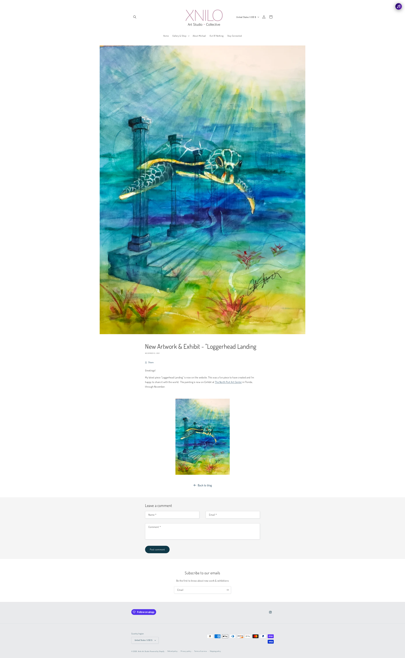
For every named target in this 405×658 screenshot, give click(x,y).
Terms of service (200, 651)
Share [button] (151, 362)
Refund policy (173, 651)
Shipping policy (215, 651)
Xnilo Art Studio (143, 651)
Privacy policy (186, 651)
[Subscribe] (227, 590)
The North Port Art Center (228, 382)
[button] (134, 16)
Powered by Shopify (157, 651)
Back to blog (205, 485)
